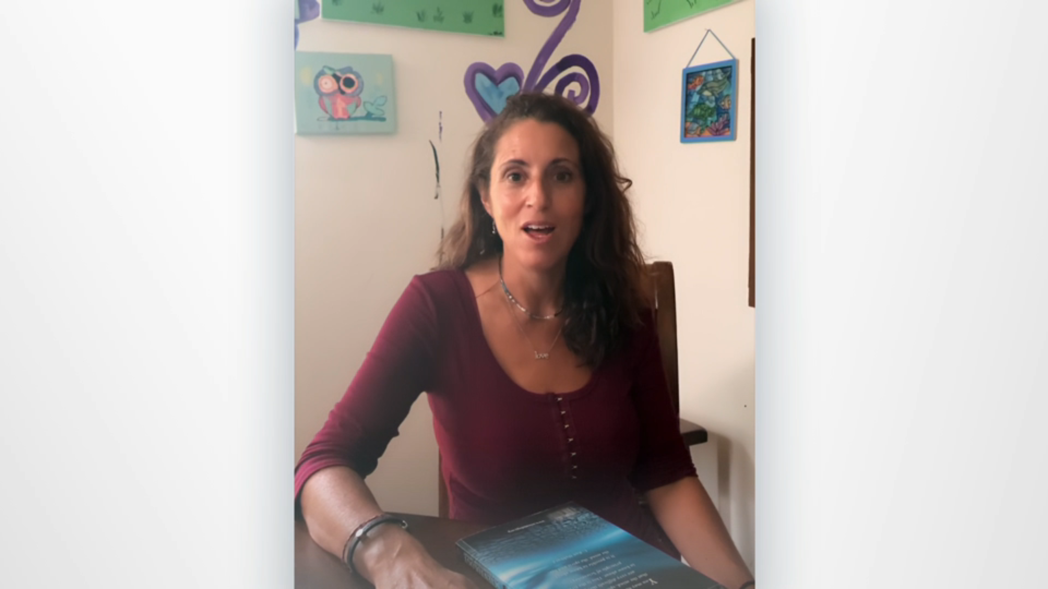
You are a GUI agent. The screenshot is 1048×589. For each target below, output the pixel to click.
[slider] (535, 583)
